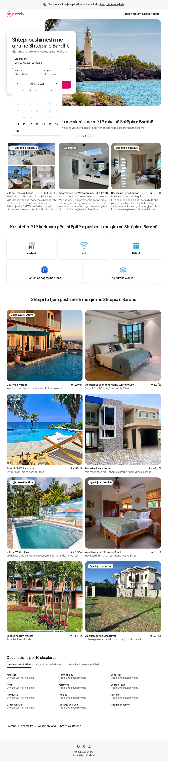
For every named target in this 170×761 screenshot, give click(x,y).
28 (43, 124)
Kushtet (90, 755)
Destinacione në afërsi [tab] (19, 664)
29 (50, 124)
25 (24, 124)
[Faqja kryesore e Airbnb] (15, 14)
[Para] (90, 136)
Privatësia (78, 755)
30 (56, 124)
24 (17, 124)
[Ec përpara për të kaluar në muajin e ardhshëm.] (56, 84)
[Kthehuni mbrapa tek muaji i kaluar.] (18, 84)
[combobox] (41, 63)
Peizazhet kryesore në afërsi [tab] (83, 664)
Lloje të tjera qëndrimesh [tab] (49, 664)
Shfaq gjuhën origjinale (112, 4)
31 (17, 131)
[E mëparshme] (77, 136)
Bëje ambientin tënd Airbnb (142, 14)
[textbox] (27, 74)
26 (30, 124)
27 (37, 124)
